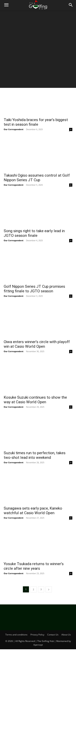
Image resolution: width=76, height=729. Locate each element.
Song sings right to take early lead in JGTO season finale (34, 233)
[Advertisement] (38, 50)
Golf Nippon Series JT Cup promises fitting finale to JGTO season (34, 288)
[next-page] (49, 589)
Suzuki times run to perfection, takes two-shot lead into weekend (34, 455)
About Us (66, 634)
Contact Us (52, 634)
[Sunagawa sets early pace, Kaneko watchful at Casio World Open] (38, 487)
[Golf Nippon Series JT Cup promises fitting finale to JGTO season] (38, 265)
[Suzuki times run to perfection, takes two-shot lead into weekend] (38, 431)
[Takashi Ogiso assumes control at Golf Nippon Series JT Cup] (38, 154)
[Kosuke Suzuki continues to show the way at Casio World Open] (38, 376)
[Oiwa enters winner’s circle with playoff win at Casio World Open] (38, 320)
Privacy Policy (37, 634)
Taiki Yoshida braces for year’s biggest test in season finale (36, 122)
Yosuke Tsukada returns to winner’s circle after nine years (34, 566)
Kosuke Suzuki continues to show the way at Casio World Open (35, 399)
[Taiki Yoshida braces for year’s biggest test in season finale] (38, 98)
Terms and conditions (16, 634)
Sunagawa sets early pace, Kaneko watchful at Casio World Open (33, 510)
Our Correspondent (13, 129)
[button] (6, 5)
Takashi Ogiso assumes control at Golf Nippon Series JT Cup (37, 177)
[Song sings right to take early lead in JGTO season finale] (38, 209)
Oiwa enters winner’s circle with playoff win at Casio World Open (37, 344)
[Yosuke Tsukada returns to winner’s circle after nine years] (38, 542)
